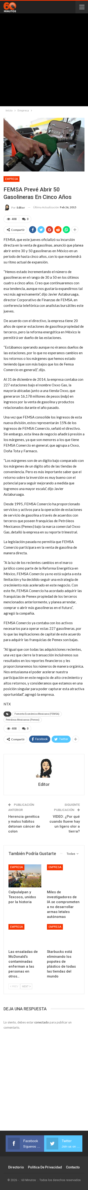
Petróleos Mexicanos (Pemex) (22, 720)
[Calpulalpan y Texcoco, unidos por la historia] (24, 875)
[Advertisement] (44, 61)
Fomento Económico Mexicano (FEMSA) (37, 714)
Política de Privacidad (45, 1167)
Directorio (16, 1167)
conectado (41, 1022)
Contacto (73, 1167)
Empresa (11, 179)
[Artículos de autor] (44, 768)
